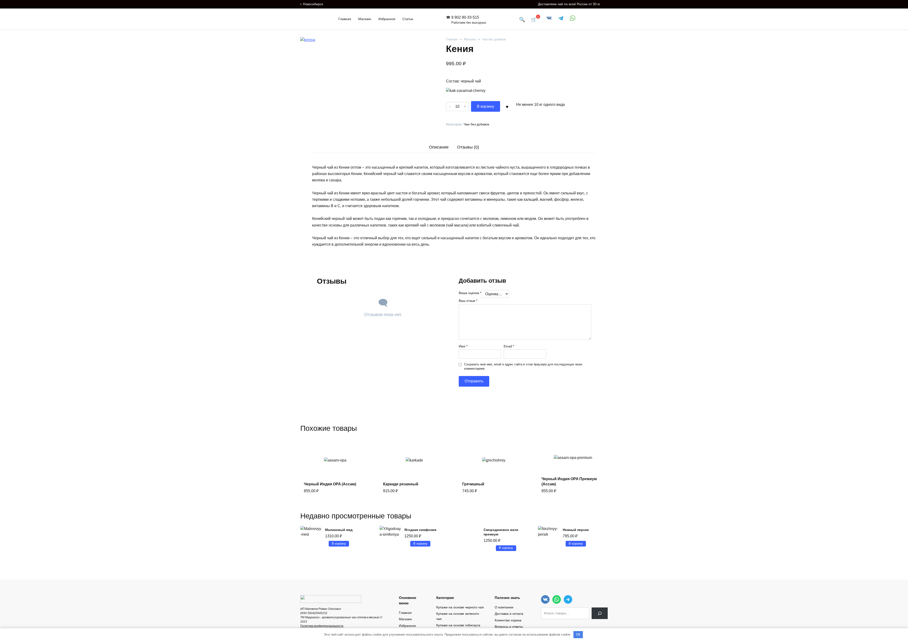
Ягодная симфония (420, 530)
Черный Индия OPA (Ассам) (330, 484)
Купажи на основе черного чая (460, 607)
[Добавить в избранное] (506, 106)
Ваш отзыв (468, 301)
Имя (463, 346)
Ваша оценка (470, 293)
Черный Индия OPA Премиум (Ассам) (569, 481)
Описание (439, 147)
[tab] (439, 147)
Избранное (386, 19)
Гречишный (473, 484)
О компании (504, 607)
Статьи (407, 19)
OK (578, 634)
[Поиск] (600, 613)
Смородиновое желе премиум (501, 532)
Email (509, 346)
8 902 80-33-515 (468, 19)
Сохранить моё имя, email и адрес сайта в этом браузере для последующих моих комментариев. (523, 366)
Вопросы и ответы (509, 626)
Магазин (364, 19)
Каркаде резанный (400, 484)
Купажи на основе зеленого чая (457, 616)
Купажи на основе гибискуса (458, 625)
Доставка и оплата (509, 613)
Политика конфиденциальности (321, 626)
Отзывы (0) (468, 147)
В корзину (485, 106)
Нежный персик (576, 530)
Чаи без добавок (494, 39)
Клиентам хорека (508, 620)
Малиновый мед (339, 530)
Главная (344, 19)
